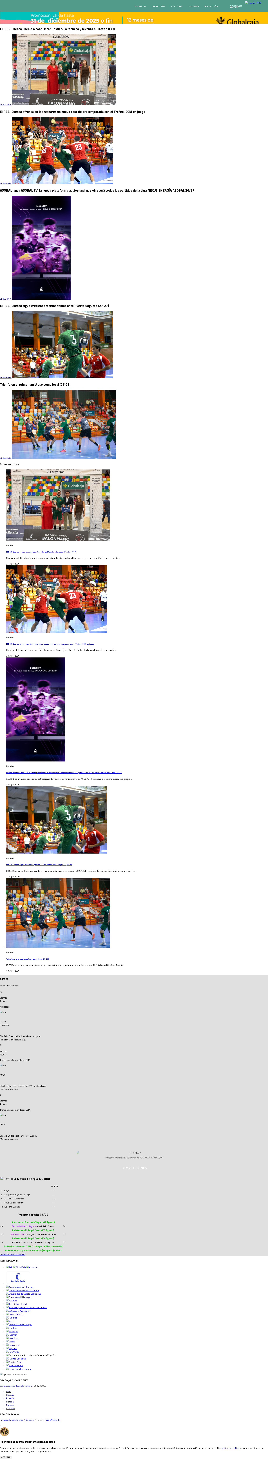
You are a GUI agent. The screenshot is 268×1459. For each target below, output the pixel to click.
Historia (177, 6)
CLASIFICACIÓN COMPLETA (12, 1254)
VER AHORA (5, 104)
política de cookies (230, 1448)
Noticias (141, 6)
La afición (212, 6)
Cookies (30, 1420)
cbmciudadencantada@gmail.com (16, 1386)
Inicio (8, 1391)
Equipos (193, 6)
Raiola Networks (52, 1420)
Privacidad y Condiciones (12, 1420)
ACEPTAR (6, 1457)
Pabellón (158, 6)
